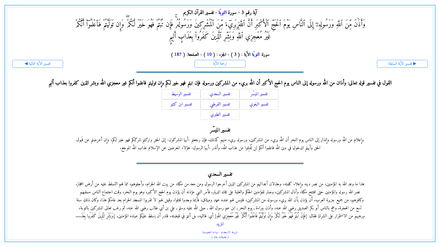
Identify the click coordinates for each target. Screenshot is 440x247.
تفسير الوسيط (181, 94)
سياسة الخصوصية (210, 232)
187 (178, 55)
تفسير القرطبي (220, 104)
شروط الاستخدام (229, 232)
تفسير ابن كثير (181, 104)
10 (209, 55)
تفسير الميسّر (259, 94)
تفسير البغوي (259, 104)
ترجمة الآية (220, 63)
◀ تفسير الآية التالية (37, 63)
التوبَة (222, 12)
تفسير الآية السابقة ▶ (402, 63)
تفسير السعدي (220, 94)
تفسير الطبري (220, 115)
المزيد (220, 224)
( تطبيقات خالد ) (220, 237)
